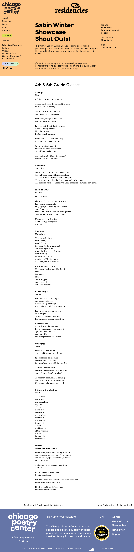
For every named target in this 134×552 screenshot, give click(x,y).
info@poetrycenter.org (23, 537)
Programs (6, 21)
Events (5, 27)
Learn (5, 24)
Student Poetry (10, 63)
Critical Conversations (9, 52)
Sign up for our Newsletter (62, 516)
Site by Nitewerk (106, 548)
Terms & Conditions (74, 548)
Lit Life (5, 48)
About (5, 18)
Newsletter (118, 529)
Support (6, 30)
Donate (7, 35)
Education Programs (11, 45)
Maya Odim (106, 40)
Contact (116, 516)
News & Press (120, 525)
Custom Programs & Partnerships (11, 57)
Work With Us (120, 521)
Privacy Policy (60, 548)
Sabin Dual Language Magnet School (110, 30)
